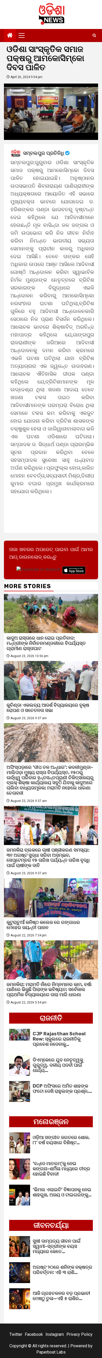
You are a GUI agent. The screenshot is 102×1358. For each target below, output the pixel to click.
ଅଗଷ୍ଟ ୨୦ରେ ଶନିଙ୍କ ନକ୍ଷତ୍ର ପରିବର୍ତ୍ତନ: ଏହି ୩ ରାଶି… (62, 1269)
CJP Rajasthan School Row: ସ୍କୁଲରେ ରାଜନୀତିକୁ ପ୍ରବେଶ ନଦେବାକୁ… (59, 1039)
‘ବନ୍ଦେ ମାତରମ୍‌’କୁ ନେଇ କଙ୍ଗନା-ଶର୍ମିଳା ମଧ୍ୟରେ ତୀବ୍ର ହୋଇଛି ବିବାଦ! (61, 1169)
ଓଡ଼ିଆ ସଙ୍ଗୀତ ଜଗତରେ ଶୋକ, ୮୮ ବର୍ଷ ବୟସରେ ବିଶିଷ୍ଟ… (61, 1140)
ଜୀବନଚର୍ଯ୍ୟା (51, 1225)
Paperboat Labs (51, 1352)
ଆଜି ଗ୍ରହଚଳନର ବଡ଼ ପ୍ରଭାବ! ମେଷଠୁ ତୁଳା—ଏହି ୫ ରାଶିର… (61, 1295)
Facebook (34, 1334)
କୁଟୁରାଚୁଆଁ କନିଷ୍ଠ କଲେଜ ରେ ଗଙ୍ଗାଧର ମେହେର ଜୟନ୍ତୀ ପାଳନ (43, 924)
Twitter (15, 1334)
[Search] (94, 35)
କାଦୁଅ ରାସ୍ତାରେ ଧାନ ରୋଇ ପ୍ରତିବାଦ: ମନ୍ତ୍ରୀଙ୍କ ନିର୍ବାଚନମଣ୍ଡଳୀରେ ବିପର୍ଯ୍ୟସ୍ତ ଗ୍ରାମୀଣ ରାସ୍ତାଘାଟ (46, 643)
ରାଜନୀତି (51, 1018)
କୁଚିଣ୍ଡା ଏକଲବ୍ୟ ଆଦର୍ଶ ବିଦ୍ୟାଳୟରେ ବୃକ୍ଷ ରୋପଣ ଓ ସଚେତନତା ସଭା (48, 707)
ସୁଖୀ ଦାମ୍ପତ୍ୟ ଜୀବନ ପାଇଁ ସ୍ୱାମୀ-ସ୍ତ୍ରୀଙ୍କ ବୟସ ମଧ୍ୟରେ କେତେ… (57, 1246)
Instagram (55, 1334)
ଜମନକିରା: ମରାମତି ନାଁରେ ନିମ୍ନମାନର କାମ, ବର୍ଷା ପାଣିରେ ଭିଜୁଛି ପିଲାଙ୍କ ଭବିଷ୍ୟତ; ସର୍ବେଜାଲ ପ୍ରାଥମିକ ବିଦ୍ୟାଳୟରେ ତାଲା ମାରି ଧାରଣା (49, 990)
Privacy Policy (79, 1334)
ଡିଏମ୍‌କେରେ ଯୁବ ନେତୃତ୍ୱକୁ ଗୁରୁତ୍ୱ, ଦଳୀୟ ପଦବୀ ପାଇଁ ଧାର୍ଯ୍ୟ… (58, 1065)
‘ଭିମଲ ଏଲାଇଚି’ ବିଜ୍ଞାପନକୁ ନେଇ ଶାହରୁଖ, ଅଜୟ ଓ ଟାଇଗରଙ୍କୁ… (62, 1192)
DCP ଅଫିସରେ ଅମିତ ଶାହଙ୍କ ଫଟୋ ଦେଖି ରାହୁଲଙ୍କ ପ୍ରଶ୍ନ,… (62, 1088)
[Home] (10, 35)
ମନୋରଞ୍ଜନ (51, 1121)
